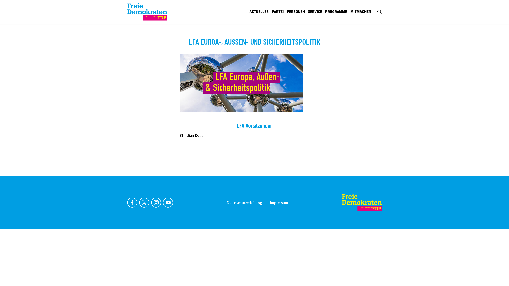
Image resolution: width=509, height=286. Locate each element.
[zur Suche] (379, 12)
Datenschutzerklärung (244, 202)
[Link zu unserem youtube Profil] (168, 203)
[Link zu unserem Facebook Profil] (132, 203)
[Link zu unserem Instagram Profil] (156, 203)
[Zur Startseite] (362, 202)
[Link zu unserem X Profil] (144, 203)
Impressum (279, 202)
